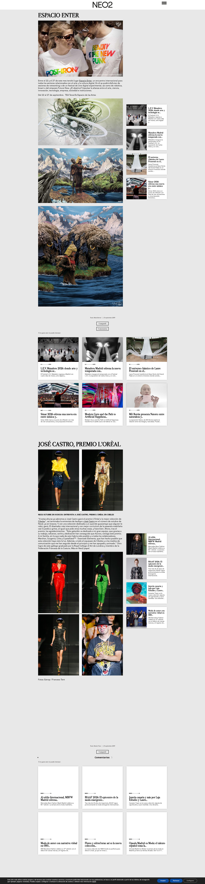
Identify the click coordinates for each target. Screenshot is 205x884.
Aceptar (163, 881)
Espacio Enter (85, 81)
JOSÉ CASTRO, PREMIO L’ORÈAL (79, 444)
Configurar (190, 881)
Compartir (102, 324)
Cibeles (41, 522)
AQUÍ (94, 882)
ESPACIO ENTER (58, 15)
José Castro (89, 522)
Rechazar (176, 881)
